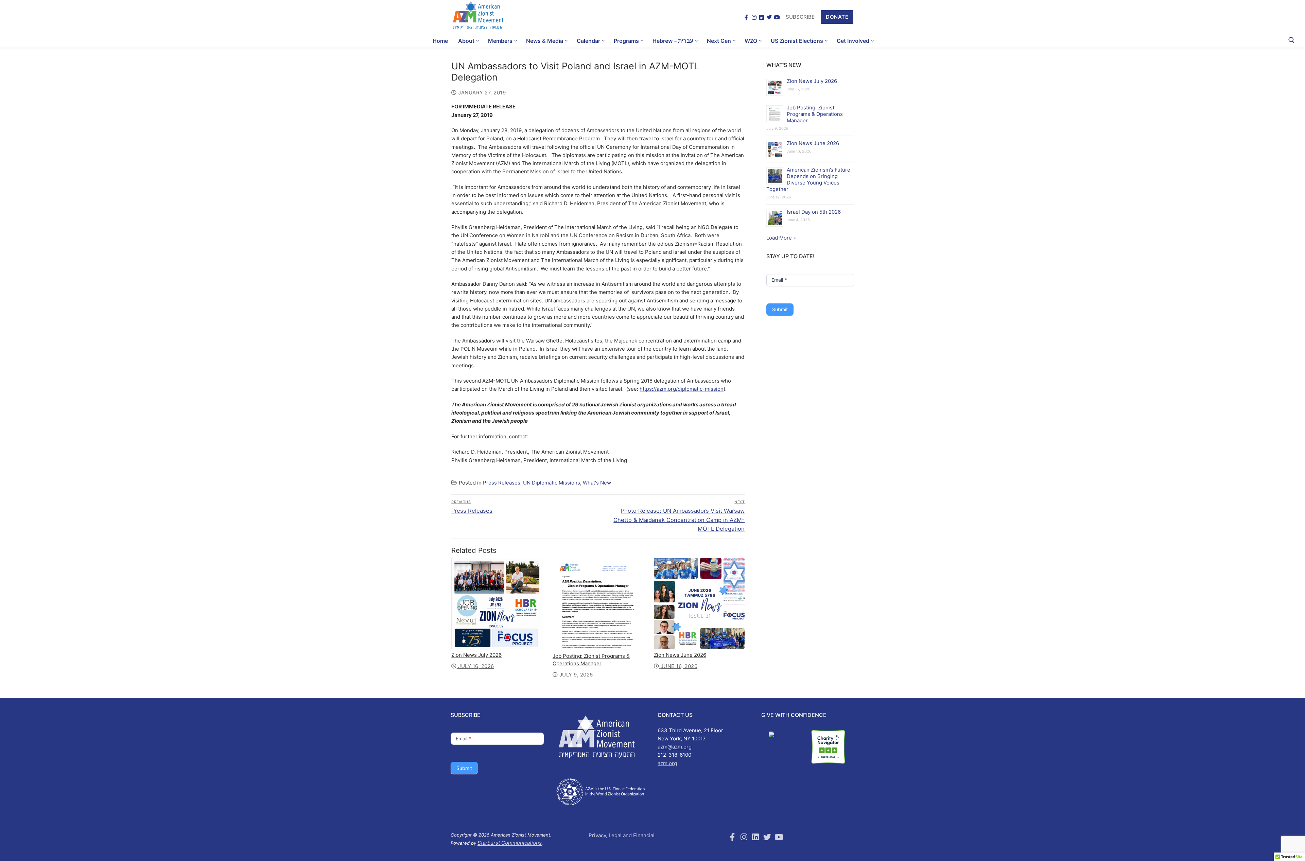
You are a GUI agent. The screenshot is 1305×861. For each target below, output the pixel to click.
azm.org (667, 763)
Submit (780, 309)
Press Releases (501, 482)
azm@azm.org (675, 746)
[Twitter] (769, 17)
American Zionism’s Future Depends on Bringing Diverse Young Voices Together (808, 179)
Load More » (781, 237)
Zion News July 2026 (476, 655)
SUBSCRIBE (800, 17)
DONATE (837, 17)
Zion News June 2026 (680, 655)
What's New (597, 482)
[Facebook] (746, 17)
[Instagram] (754, 17)
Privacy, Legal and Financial (622, 835)
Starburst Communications (509, 843)
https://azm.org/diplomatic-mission (682, 389)
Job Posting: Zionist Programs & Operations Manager (815, 114)
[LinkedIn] (761, 17)
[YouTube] (777, 17)
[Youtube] (778, 836)
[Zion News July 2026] (496, 603)
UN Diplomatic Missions (551, 482)
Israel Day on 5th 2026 (814, 212)
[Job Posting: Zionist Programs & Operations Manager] (598, 604)
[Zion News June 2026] (699, 603)
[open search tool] (1291, 40)
